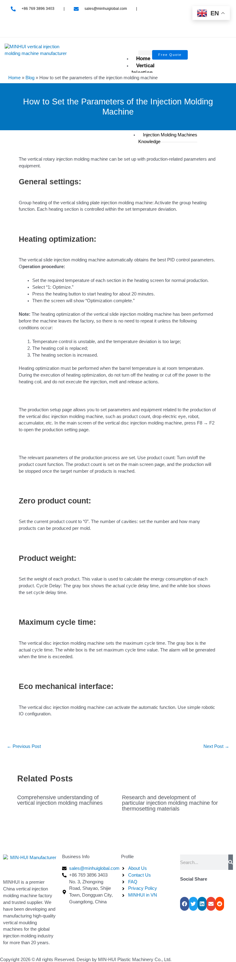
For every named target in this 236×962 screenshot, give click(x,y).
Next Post (216, 746)
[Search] (230, 862)
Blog (30, 77)
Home (143, 58)
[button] (184, 904)
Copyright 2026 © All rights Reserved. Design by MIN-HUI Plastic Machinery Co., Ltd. (85, 959)
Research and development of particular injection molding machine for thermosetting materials (170, 802)
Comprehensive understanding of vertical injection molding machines (60, 800)
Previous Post (24, 746)
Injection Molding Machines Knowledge (167, 138)
